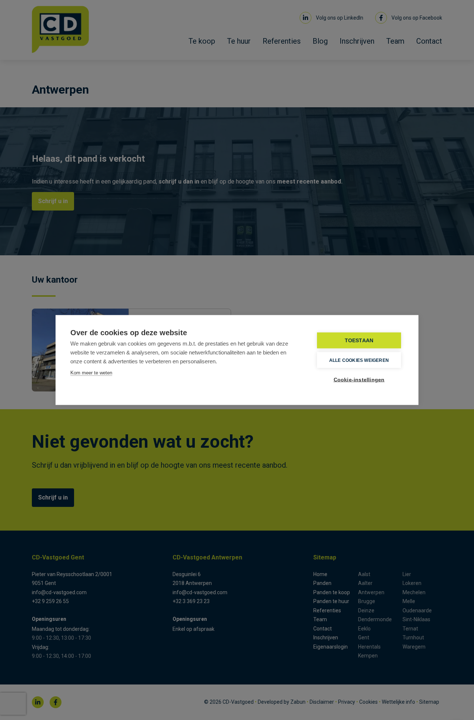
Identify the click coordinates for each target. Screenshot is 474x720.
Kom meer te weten (91, 373)
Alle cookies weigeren (359, 360)
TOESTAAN (359, 340)
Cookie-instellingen (359, 380)
